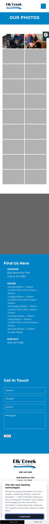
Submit (7, 436)
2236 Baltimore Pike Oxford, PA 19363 (18, 274)
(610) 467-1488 (15, 342)
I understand (24, 517)
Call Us (13, 522)
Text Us (38, 522)
